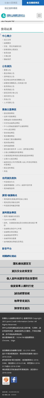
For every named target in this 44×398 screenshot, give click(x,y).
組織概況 (7, 43)
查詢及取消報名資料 (12, 202)
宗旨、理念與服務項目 (12, 46)
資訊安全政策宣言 (22, 271)
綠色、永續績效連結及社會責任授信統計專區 (20, 224)
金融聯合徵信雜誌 (11, 232)
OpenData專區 (10, 219)
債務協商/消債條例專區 (13, 120)
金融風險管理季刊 (11, 235)
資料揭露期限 (9, 146)
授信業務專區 (9, 113)
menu (39, 15)
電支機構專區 (9, 136)
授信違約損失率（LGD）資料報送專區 (19, 149)
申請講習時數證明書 (12, 205)
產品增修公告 (9, 73)
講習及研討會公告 (11, 93)
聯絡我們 (7, 59)
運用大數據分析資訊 (12, 216)
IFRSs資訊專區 (10, 129)
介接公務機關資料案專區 (13, 152)
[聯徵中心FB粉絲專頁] (14, 380)
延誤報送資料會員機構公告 (14, 80)
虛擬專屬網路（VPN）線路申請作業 (18, 185)
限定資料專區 (11, 8)
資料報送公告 (9, 76)
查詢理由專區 (9, 142)
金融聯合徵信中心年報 (12, 228)
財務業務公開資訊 (11, 49)
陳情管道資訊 (22, 308)
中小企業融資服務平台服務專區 (16, 126)
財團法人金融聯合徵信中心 (13, 15)
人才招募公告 (9, 102)
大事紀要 (7, 56)
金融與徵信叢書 (10, 238)
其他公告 (7, 99)
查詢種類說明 (9, 188)
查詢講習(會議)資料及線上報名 (16, 199)
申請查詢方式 (9, 182)
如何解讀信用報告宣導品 (13, 241)
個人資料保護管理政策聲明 (22, 278)
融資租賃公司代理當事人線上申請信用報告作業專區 (20, 163)
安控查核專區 (9, 133)
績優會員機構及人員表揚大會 (15, 83)
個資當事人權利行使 (22, 286)
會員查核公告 (9, 86)
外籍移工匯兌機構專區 (12, 139)
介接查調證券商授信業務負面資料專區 (19, 155)
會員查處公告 (9, 89)
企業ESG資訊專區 (11, 159)
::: (0, 34)
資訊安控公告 (9, 96)
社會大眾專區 (11, 2)
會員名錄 (7, 53)
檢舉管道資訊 (22, 301)
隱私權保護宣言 (22, 263)
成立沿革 (7, 39)
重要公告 (7, 70)
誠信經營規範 (22, 293)
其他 (5, 171)
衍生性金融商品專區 (12, 123)
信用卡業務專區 (10, 116)
